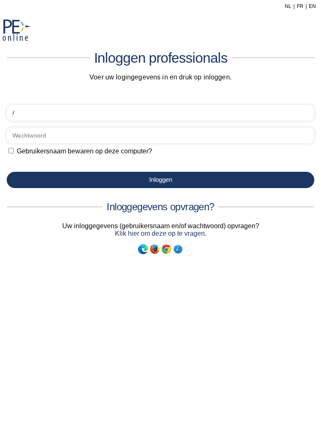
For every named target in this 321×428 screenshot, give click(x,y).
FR (300, 6)
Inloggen (160, 179)
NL (288, 6)
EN (312, 6)
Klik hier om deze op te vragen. (160, 233)
